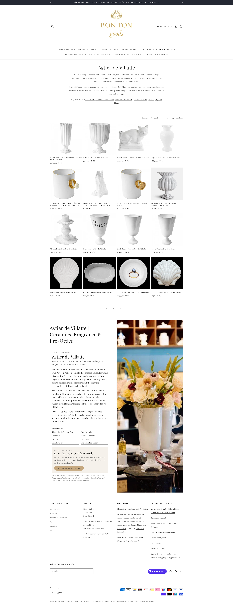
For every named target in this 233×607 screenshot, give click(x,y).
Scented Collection (123, 99)
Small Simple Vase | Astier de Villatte (131, 249)
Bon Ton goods (60, 601)
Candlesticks (57, 443)
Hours (52, 522)
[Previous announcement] (50, 2)
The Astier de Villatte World (63, 432)
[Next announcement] (182, 2)
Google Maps (136, 525)
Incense (55, 439)
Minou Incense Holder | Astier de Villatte (133, 158)
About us (53, 513)
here (125, 525)
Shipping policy (122, 601)
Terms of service (109, 601)
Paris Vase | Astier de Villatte (94, 249)
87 (126, 308)
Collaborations (140, 99)
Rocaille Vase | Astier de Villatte (95, 158)
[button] (52, 26)
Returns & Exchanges (58, 517)
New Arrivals (86, 432)
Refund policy (85, 601)
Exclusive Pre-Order (104, 99)
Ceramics (56, 435)
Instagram (121, 528)
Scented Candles (88, 435)
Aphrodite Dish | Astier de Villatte (63, 292)
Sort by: (145, 118)
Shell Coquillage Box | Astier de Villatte (166, 292)
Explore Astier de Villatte (69, 468)
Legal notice (134, 601)
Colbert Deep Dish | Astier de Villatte (97, 292)
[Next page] (133, 308)
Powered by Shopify (71, 601)
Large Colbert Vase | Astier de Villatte (165, 158)
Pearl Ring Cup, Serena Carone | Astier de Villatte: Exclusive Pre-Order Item (65, 204)
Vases (151, 99)
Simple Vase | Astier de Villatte (163, 249)
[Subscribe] (90, 571)
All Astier (90, 99)
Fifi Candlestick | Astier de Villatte (63, 249)
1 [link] (100, 308)
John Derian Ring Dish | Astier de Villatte (133, 292)
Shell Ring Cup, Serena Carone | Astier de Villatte (133, 204)
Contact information (147, 601)
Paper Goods (86, 439)
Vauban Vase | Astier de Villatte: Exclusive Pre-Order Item (66, 159)
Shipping (53, 526)
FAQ (51, 530)
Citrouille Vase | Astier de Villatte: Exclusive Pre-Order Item (164, 204)
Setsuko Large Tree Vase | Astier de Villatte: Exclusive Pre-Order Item (97, 204)
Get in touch (54, 509)
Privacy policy (96, 601)
